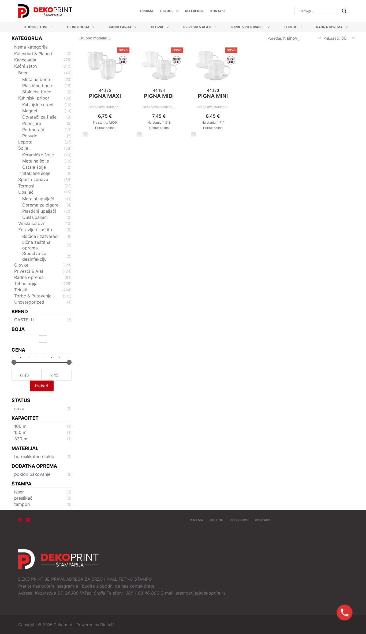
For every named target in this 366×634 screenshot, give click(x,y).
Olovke (157, 27)
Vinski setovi (31, 223)
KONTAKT (218, 11)
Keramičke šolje (38, 154)
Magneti (30, 110)
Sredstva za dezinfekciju (34, 256)
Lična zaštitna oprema (36, 244)
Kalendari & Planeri (33, 53)
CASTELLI (24, 319)
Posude (29, 135)
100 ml (21, 426)
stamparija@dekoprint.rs (200, 593)
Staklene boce (36, 91)
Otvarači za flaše (39, 117)
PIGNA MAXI (105, 96)
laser (19, 492)
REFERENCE (194, 11)
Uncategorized (29, 302)
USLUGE (166, 11)
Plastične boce (37, 85)
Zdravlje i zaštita (35, 229)
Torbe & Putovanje (247, 27)
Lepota (25, 142)
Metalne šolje (35, 161)
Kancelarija (120, 27)
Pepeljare (31, 123)
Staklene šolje (36, 173)
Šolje (23, 148)
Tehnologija (77, 27)
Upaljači (26, 192)
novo (19, 408)
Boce (23, 72)
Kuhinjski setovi (37, 104)
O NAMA (147, 11)
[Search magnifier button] (344, 11)
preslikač (23, 498)
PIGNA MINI (213, 96)
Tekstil (290, 27)
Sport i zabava (33, 179)
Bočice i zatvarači (40, 236)
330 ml (21, 438)
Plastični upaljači (39, 211)
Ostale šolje (34, 167)
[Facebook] (20, 520)
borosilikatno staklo (34, 456)
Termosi (26, 186)
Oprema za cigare (40, 205)
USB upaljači (35, 217)
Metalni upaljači (38, 198)
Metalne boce (36, 79)
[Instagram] (28, 520)
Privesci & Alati (197, 27)
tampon (22, 504)
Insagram (64, 586)
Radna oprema (329, 27)
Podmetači (33, 129)
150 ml (21, 432)
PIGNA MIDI (159, 96)
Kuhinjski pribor (33, 98)
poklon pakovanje (32, 474)
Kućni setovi (35, 27)
